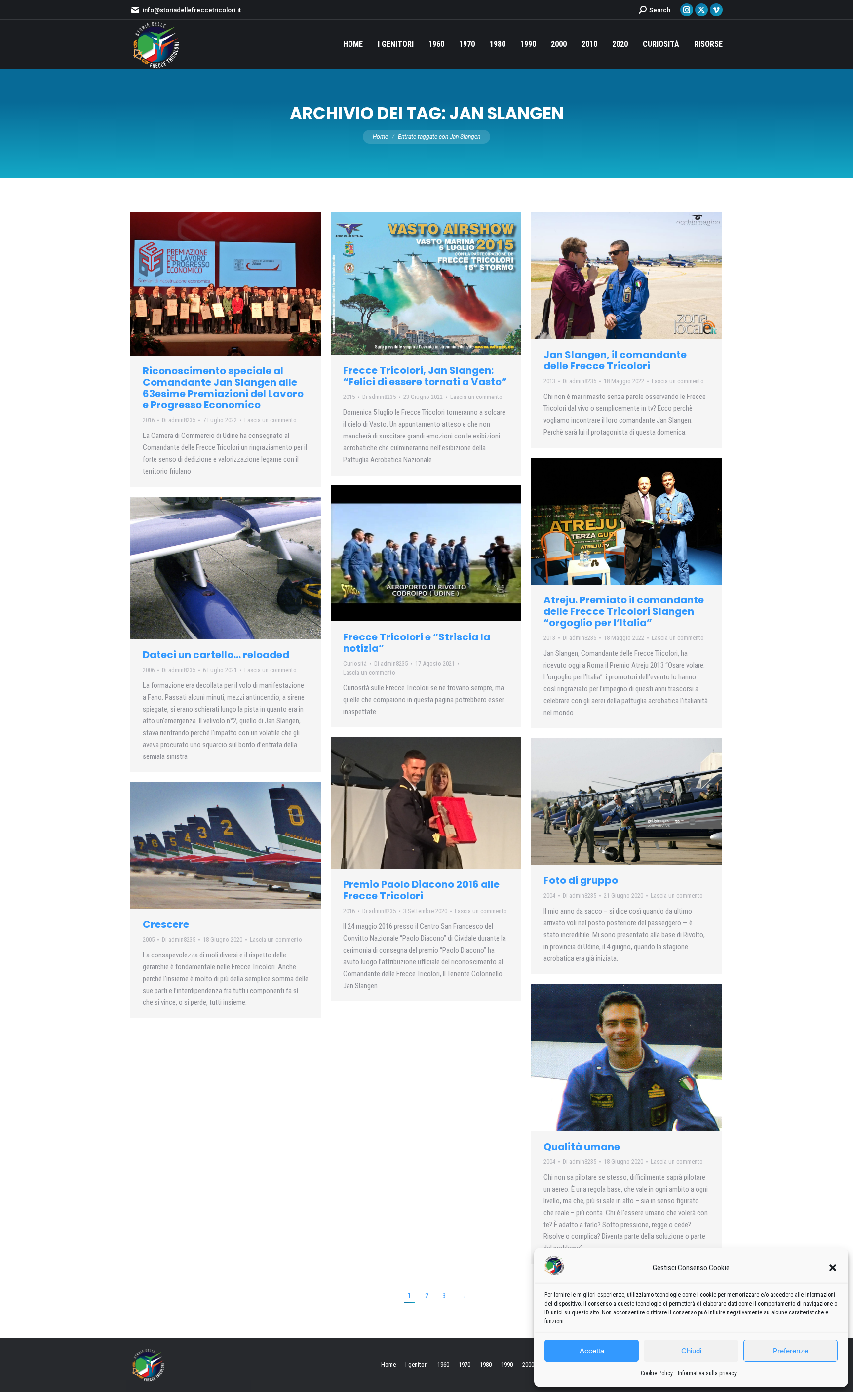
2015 (349, 396)
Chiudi (691, 1351)
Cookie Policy (657, 1373)
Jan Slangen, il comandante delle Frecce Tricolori (615, 360)
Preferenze (790, 1351)
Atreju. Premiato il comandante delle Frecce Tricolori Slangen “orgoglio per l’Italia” (623, 611)
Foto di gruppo (580, 880)
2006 (149, 670)
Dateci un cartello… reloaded (216, 655)
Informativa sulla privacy (707, 1373)
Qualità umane (581, 1146)
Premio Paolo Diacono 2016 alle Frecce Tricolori (421, 890)
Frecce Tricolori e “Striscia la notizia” (416, 642)
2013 (549, 381)
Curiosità (355, 663)
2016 (149, 420)
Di (178, 420)
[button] (833, 1268)
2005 (149, 939)
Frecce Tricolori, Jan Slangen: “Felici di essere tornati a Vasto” (425, 376)
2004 (549, 895)
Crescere (166, 924)
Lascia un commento (270, 420)
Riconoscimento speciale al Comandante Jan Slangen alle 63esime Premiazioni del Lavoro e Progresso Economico (223, 388)
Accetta (592, 1351)
